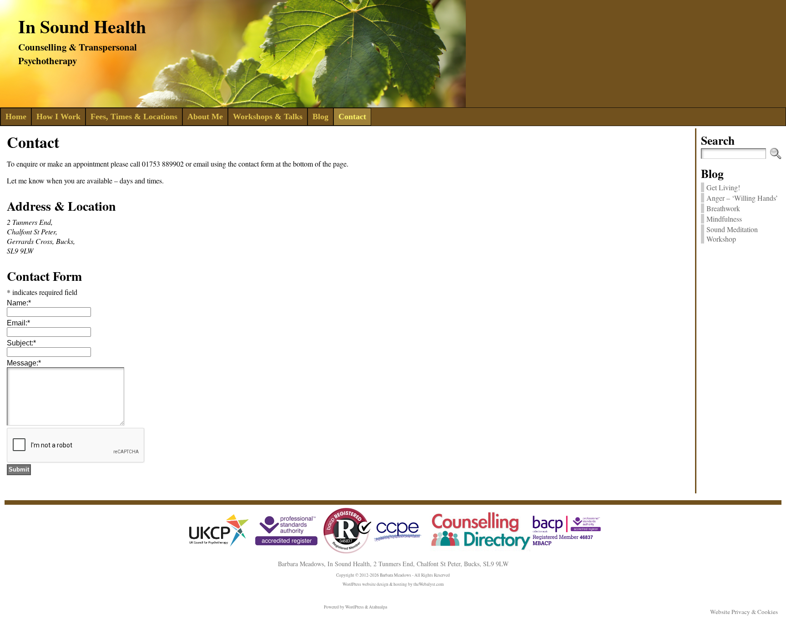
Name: (19, 303)
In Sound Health (82, 26)
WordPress (354, 607)
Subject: (21, 343)
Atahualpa (378, 607)
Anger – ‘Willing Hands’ (742, 198)
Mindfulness (724, 218)
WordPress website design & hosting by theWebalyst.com (393, 584)
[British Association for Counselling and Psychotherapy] (567, 545)
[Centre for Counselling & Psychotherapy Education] (398, 544)
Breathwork (723, 208)
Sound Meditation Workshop (732, 234)
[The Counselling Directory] (478, 550)
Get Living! (723, 187)
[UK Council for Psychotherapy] (219, 548)
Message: (24, 363)
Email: (18, 323)
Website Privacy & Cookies (744, 612)
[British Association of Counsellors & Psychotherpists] (313, 552)
